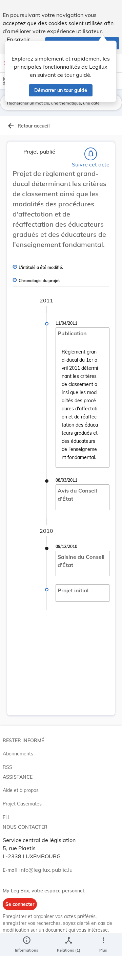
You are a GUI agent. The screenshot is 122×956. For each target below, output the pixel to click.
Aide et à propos (21, 790)
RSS (7, 767)
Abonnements (18, 754)
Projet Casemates (22, 804)
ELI (6, 817)
